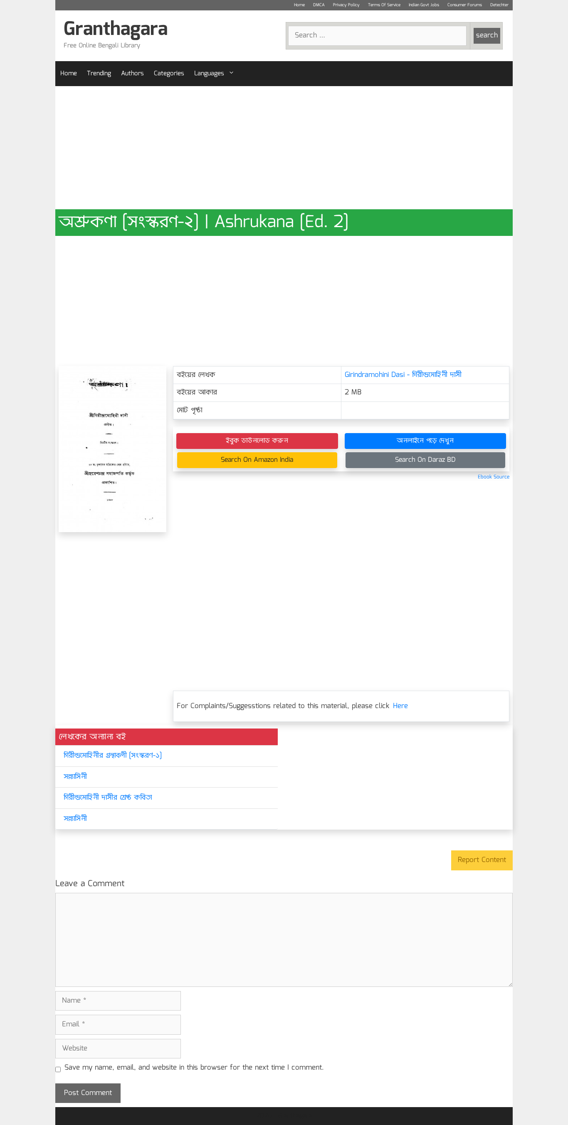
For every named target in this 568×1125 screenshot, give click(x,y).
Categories (169, 74)
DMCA (319, 5)
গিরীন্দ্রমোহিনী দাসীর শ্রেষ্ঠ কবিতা (108, 797)
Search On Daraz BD (425, 460)
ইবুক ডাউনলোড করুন (257, 441)
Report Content (482, 860)
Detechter (499, 5)
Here (400, 706)
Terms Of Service (384, 5)
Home (299, 5)
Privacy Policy (346, 5)
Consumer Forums (464, 5)
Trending (99, 74)
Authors (132, 74)
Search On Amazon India (257, 460)
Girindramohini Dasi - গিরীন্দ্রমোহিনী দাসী (403, 375)
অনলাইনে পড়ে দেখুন (425, 441)
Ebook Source (493, 477)
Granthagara (116, 30)
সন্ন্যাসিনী (75, 777)
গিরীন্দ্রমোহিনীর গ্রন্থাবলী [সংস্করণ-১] (113, 755)
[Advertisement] (284, 147)
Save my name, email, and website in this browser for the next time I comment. (194, 1068)
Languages (209, 74)
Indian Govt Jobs (424, 5)
